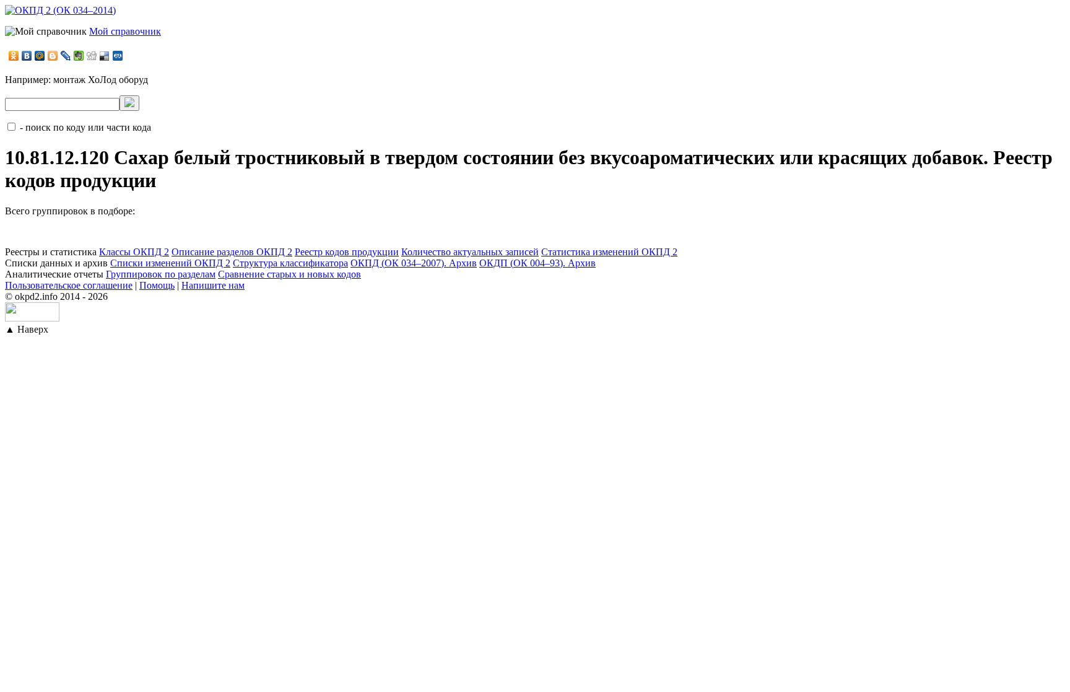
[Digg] (91, 56)
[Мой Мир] (39, 56)
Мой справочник (125, 31)
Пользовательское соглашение (69, 285)
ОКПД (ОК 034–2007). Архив (413, 263)
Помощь (157, 285)
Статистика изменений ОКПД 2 (609, 252)
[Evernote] (78, 56)
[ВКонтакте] (26, 56)
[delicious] (104, 56)
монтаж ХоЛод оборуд (100, 79)
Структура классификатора (290, 263)
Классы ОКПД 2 (134, 252)
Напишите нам (213, 285)
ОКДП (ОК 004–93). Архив (537, 263)
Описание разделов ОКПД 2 (232, 252)
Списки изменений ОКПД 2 (170, 263)
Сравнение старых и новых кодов (289, 274)
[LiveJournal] (65, 56)
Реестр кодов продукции (347, 252)
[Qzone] (117, 56)
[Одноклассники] (13, 56)
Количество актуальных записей (470, 252)
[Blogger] (52, 56)
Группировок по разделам (160, 274)
